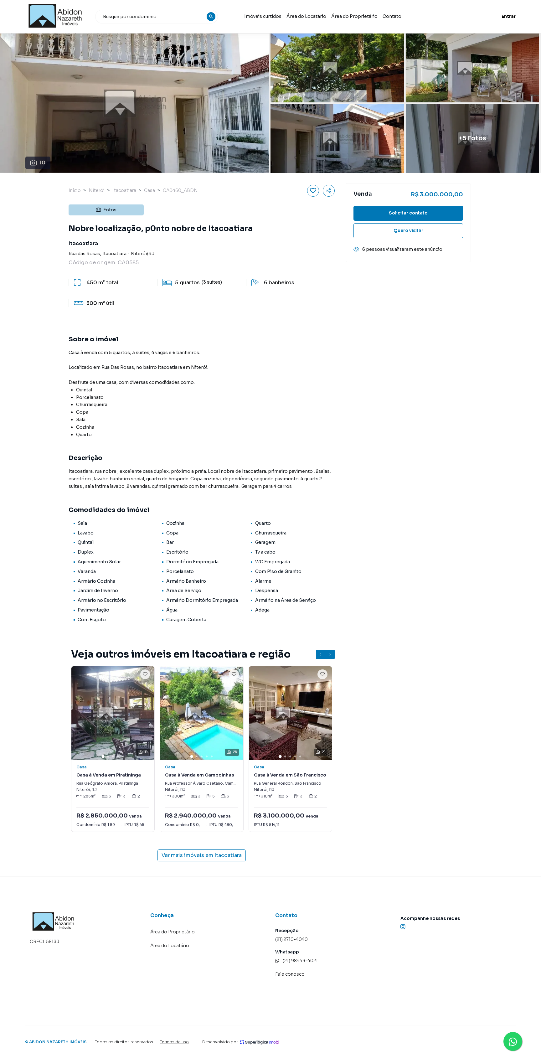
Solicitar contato (408, 213)
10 (42, 162)
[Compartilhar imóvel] (329, 191)
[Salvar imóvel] (313, 191)
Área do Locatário (306, 16)
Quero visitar (408, 230)
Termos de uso (174, 1042)
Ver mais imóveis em (202, 855)
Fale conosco (290, 974)
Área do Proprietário (354, 16)
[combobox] (156, 16)
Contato (392, 16)
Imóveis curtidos (262, 16)
